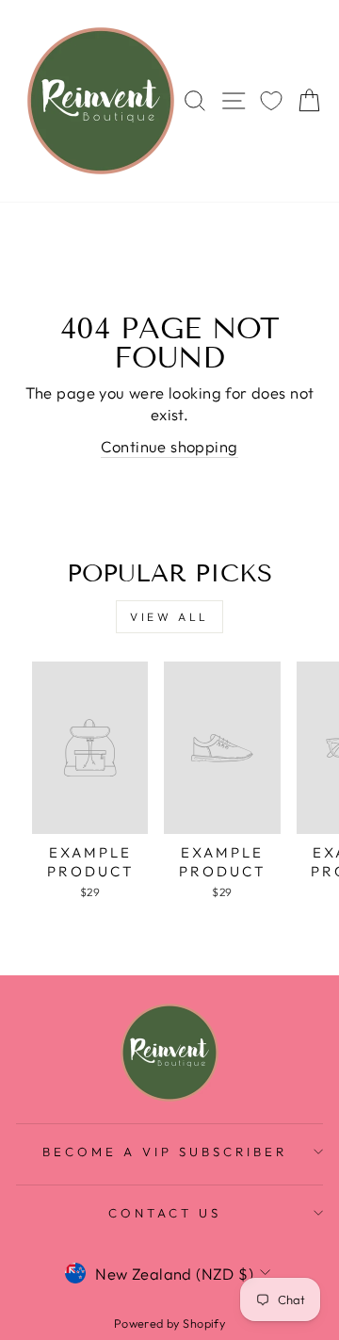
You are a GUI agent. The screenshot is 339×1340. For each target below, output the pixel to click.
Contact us (164, 1212)
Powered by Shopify (169, 1323)
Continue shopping (169, 446)
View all (169, 617)
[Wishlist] (271, 101)
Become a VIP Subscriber (164, 1151)
